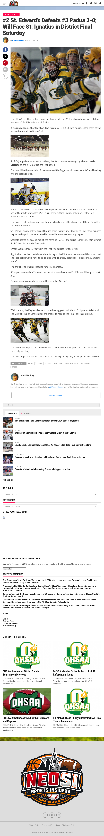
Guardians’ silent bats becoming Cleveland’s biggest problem (42, 469)
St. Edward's (86, 363)
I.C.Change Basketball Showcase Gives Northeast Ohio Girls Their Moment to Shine (53, 445)
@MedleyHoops (56, 386)
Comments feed (10, 623)
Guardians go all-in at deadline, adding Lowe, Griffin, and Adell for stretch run (50, 457)
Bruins (30, 363)
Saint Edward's (71, 363)
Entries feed (8, 621)
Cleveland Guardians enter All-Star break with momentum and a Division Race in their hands (45, 599)
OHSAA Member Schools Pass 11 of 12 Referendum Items (74, 673)
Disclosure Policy (68, 825)
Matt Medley (18, 40)
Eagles (39, 363)
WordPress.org (9, 625)
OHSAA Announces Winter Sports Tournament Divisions (21, 673)
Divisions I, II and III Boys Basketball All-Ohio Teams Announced (77, 719)
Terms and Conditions (51, 825)
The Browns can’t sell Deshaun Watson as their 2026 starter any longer (47, 420)
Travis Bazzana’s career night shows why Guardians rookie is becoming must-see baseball (44, 605)
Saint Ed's (58, 363)
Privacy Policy (34, 825)
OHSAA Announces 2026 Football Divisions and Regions (26, 719)
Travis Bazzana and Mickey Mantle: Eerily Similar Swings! (49, 606)
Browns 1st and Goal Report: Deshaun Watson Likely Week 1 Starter (45, 432)
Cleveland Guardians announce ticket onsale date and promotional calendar (47, 589)
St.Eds (14, 367)
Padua (48, 363)
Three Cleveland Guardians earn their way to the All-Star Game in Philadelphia (49, 600)
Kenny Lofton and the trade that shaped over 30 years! (28, 593)
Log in (5, 618)
